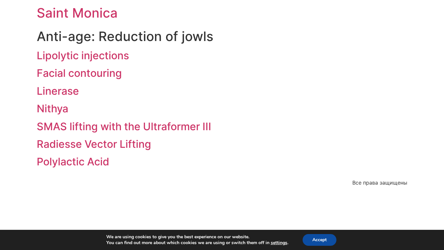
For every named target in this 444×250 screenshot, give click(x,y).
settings (279, 243)
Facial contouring (79, 73)
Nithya (52, 108)
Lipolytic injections (83, 55)
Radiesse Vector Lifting (94, 144)
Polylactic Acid (73, 161)
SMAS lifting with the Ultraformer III (124, 126)
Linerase (58, 91)
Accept (319, 240)
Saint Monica (77, 13)
